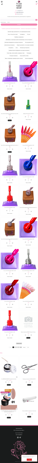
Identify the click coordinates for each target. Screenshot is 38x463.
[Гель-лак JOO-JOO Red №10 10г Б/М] (10, 196)
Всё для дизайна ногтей (29, 42)
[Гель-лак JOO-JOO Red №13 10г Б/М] (10, 290)
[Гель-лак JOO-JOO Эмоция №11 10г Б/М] (28, 165)
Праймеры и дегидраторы (19, 37)
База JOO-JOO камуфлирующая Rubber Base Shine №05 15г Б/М (9, 146)
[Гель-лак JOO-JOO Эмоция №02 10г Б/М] (28, 227)
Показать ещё (19, 343)
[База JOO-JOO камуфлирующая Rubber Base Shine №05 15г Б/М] (10, 133)
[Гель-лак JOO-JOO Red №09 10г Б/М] (10, 320)
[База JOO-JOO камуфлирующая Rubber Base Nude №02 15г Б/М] (10, 227)
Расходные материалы (14, 55)
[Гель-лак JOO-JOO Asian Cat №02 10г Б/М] (10, 165)
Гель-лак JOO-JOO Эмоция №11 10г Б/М (28, 176)
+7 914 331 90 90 (19, 432)
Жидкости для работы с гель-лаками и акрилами (25, 45)
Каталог (19, 24)
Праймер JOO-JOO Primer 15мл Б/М (28, 113)
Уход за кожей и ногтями (24, 55)
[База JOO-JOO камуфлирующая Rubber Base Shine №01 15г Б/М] (28, 196)
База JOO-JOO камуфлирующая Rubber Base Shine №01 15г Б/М (28, 208)
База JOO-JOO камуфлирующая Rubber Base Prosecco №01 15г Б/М (9, 114)
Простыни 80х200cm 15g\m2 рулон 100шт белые (29, 410)
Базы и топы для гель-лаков (13, 34)
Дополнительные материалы (10, 45)
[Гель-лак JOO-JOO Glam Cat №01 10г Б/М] (28, 259)
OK (29, 459)
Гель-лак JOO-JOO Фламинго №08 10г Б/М (28, 82)
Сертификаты (22, 34)
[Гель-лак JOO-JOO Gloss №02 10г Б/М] (10, 71)
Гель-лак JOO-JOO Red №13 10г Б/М (9, 301)
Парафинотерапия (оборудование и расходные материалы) (19, 50)
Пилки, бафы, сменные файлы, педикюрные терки (15, 53)
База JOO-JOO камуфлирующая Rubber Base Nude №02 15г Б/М (9, 239)
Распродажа (29, 53)
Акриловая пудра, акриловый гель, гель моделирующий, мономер (19, 31)
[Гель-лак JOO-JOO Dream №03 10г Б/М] (28, 290)
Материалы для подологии (24, 47)
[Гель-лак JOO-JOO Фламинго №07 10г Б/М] (10, 259)
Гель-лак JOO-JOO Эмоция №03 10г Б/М (28, 145)
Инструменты (11, 47)
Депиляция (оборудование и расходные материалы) (14, 42)
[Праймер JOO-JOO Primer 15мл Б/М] (28, 102)
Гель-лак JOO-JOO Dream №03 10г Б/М (28, 301)
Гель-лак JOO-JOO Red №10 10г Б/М (9, 207)
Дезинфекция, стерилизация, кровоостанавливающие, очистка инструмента (19, 39)
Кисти (17, 47)
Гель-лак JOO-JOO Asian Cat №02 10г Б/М (10, 176)
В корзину (9, 120)
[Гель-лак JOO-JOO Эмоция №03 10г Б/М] (28, 133)
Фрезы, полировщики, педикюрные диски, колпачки (14, 58)
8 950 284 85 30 (19, 428)
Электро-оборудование (29, 58)
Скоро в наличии (9, 88)
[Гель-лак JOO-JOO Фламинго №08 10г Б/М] (28, 71)
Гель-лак (28, 34)
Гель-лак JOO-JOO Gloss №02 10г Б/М (9, 82)
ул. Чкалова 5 (19, 434)
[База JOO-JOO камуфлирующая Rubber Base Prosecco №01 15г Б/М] (10, 102)
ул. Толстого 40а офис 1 (19, 430)
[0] (36, 4)
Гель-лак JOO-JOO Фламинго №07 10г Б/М (10, 270)
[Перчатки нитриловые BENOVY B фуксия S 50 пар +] (28, 320)
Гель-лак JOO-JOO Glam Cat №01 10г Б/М (28, 270)
